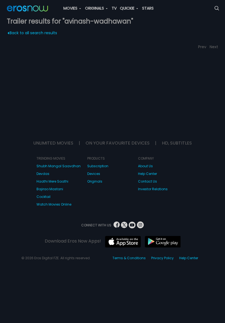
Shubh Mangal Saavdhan (58, 166)
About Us (145, 166)
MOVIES (70, 8)
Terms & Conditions (129, 258)
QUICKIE (128, 8)
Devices (93, 173)
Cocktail (43, 196)
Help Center (147, 173)
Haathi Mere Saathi (52, 181)
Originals (94, 181)
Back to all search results (33, 33)
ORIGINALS (95, 8)
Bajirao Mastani (49, 189)
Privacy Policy (162, 258)
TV (114, 8)
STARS (148, 8)
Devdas (42, 173)
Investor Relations (153, 189)
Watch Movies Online (53, 204)
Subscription (97, 166)
